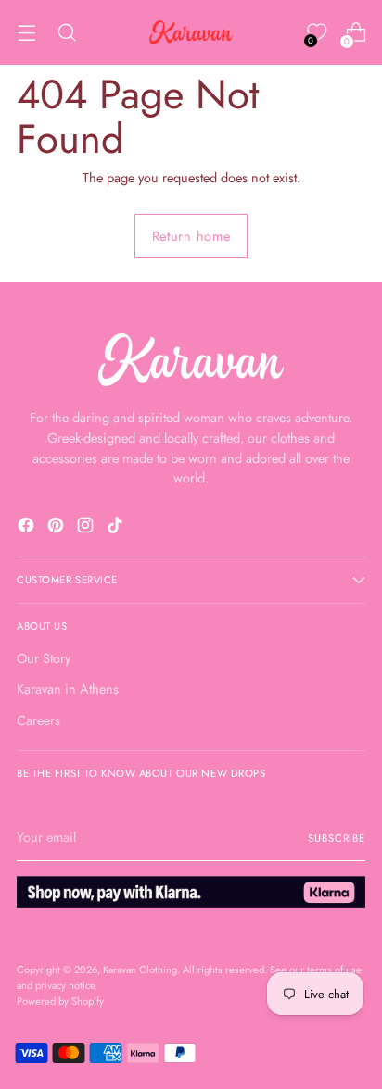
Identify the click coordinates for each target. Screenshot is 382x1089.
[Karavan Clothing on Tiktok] (117, 528)
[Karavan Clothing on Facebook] (28, 528)
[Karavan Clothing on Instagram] (87, 528)
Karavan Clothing (140, 969)
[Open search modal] (66, 33)
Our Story (43, 658)
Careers (38, 720)
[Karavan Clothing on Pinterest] (57, 528)
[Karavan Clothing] (191, 32)
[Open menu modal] (26, 33)
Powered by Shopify (60, 1001)
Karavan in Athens (68, 689)
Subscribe (336, 838)
